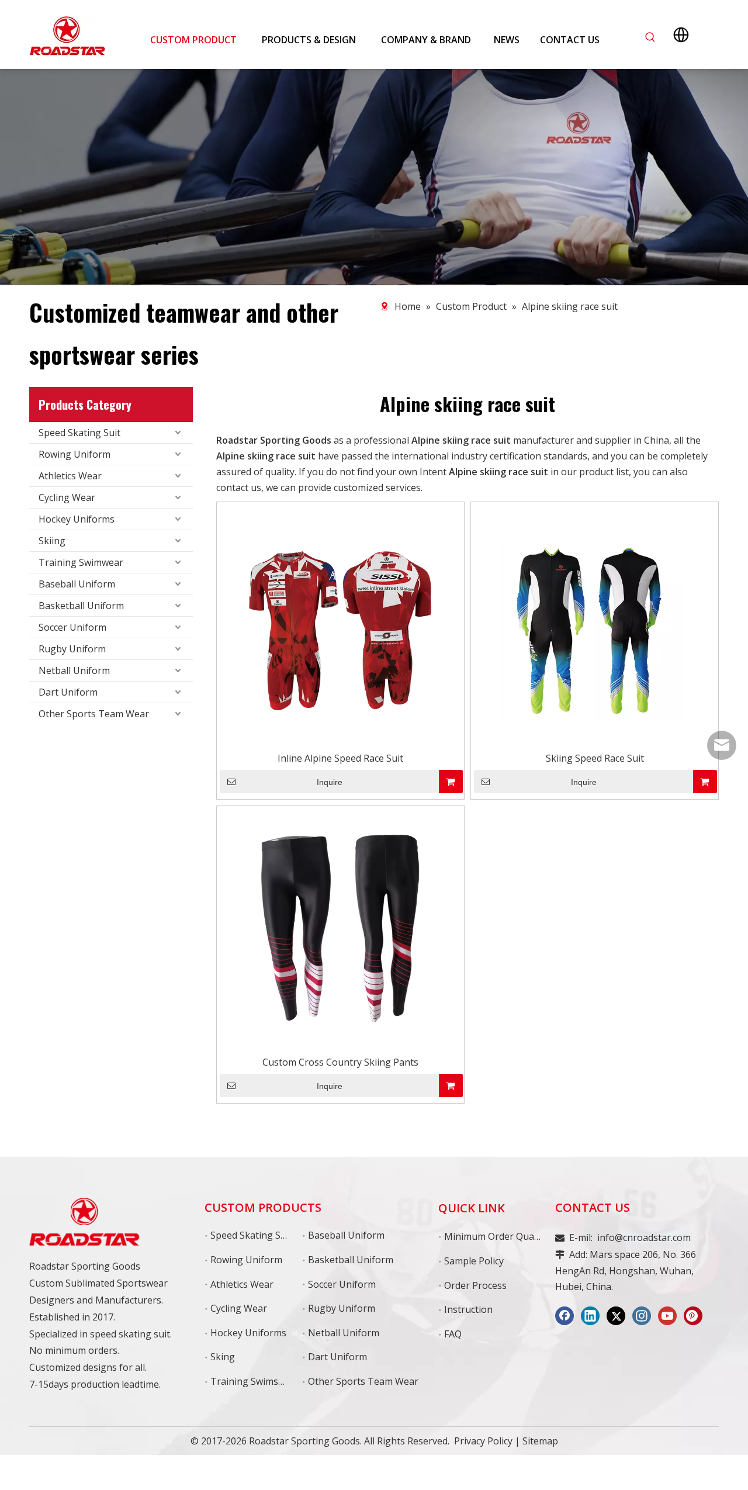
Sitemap (540, 1440)
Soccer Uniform (72, 627)
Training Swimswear (255, 1381)
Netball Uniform (74, 670)
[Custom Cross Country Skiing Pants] (340, 928)
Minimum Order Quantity (499, 1236)
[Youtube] (667, 1315)
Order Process (475, 1285)
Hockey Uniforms (77, 519)
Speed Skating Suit (79, 432)
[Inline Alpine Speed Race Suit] (340, 624)
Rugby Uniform (72, 648)
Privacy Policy (483, 1440)
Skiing (52, 540)
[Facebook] (564, 1315)
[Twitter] (616, 1315)
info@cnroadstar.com (644, 1237)
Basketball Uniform (81, 605)
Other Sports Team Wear (94, 713)
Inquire (329, 782)
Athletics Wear (70, 475)
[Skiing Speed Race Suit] (594, 624)
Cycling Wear (67, 497)
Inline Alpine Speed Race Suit (340, 758)
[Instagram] (641, 1315)
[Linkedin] (590, 1315)
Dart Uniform (68, 692)
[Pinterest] (693, 1315)
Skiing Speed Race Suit (595, 758)
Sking (222, 1356)
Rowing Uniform (74, 454)
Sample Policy (474, 1260)
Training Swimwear (81, 562)
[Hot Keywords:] (650, 37)
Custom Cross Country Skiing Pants (340, 1062)
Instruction (468, 1309)
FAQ (453, 1333)
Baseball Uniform (77, 584)
